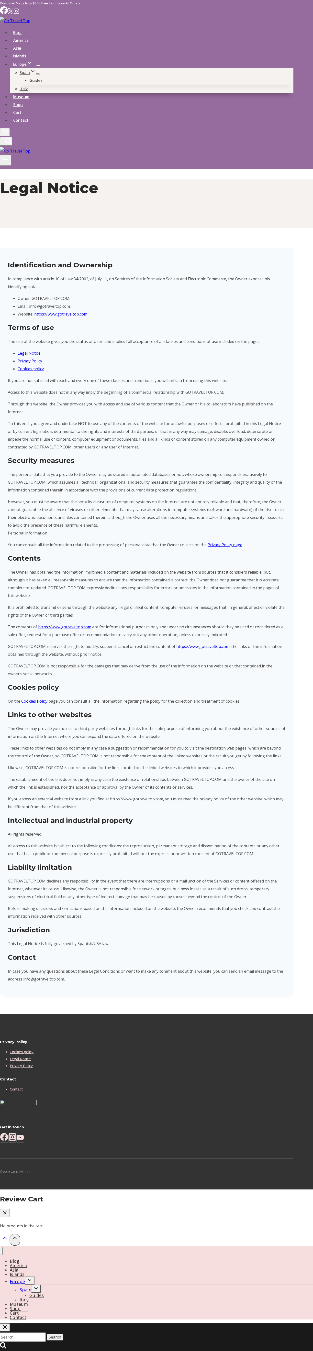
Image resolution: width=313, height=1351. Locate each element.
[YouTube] (20, 1139)
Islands (19, 56)
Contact (21, 120)
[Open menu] (5, 160)
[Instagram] (16, 12)
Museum (21, 96)
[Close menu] (1, 1251)
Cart (17, 112)
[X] (10, 12)
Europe (17, 1281)
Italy (24, 88)
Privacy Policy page (225, 544)
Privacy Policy (30, 361)
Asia (17, 48)
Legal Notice (29, 353)
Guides (36, 80)
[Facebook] (4, 12)
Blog (17, 32)
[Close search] (5, 1327)
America (21, 40)
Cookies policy (31, 368)
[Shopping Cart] (5, 132)
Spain (25, 1290)
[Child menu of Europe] (38, 65)
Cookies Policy (34, 701)
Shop (18, 104)
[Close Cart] (5, 1213)
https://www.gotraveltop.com (60, 314)
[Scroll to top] (5, 1240)
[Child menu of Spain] (38, 74)
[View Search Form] (6, 141)
